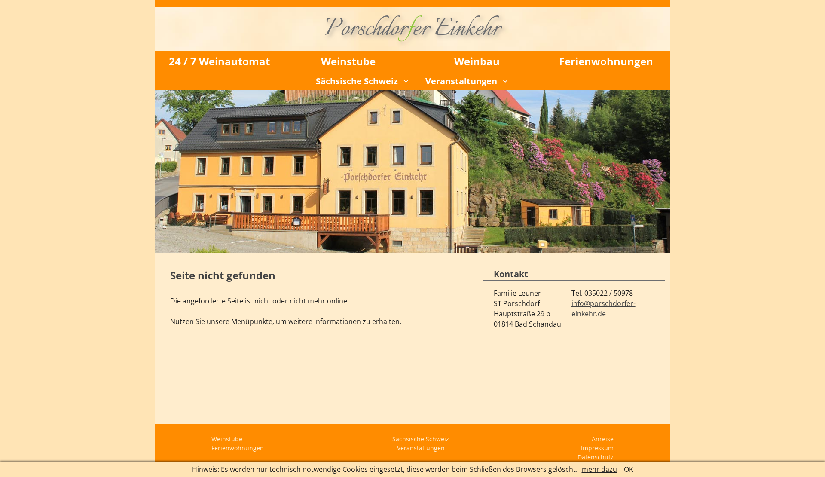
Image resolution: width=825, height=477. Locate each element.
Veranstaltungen (461, 81)
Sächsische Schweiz (357, 81)
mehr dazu (599, 469)
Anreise (603, 439)
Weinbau (477, 61)
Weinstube (348, 61)
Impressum (597, 448)
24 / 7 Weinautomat (219, 61)
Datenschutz (596, 457)
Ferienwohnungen (606, 61)
